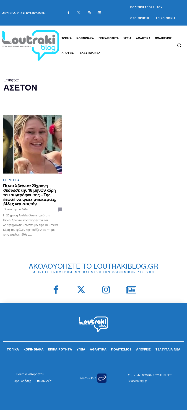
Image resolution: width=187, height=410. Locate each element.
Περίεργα (11, 179)
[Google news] (99, 13)
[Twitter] (79, 13)
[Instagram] (89, 13)
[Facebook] (69, 13)
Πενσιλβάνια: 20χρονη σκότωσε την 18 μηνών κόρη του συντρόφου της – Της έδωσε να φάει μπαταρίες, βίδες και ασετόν (29, 195)
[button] (179, 45)
